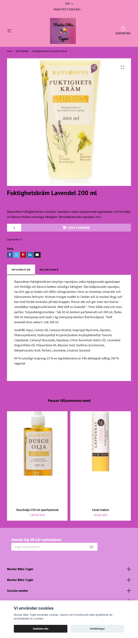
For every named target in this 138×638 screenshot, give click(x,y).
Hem (9, 51)
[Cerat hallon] (100, 458)
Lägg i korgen (79, 228)
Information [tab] (21, 269)
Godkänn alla (40, 628)
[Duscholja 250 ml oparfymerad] (37, 458)
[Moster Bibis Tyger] (63, 31)
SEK (67, 3)
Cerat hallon (100, 510)
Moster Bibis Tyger (20, 569)
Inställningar (97, 628)
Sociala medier (17, 591)
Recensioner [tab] (49, 269)
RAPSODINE (22, 51)
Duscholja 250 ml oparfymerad (37, 510)
